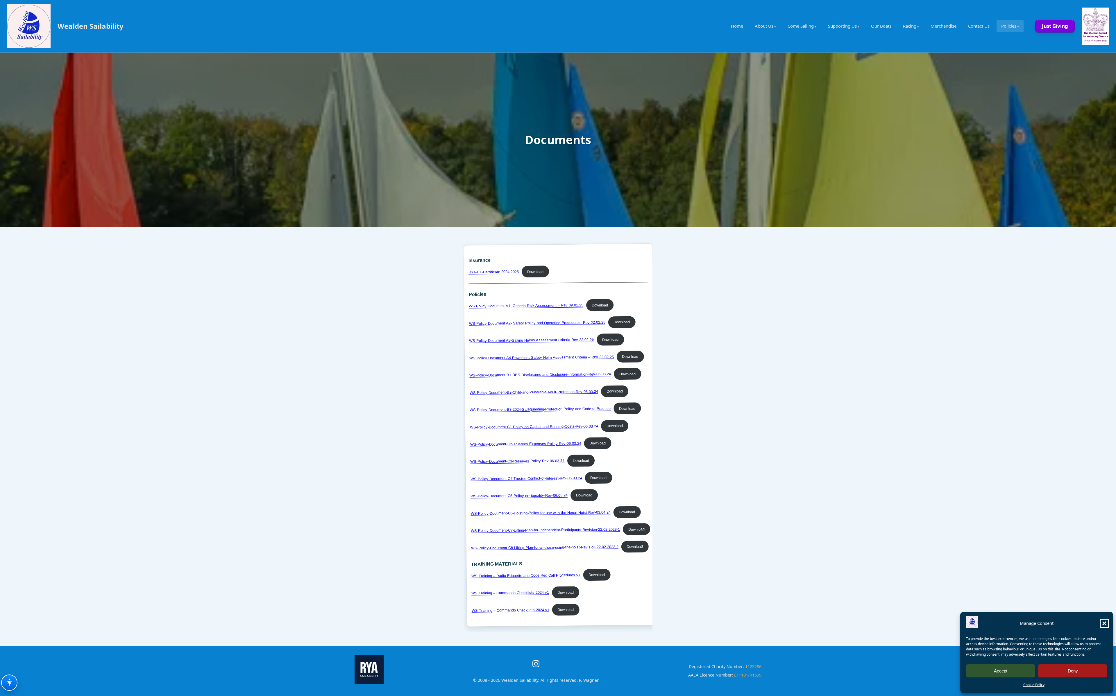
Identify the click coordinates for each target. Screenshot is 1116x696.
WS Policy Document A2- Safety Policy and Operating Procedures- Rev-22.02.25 (537, 323)
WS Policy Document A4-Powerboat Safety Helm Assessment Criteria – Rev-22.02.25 (541, 357)
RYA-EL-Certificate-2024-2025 (493, 272)
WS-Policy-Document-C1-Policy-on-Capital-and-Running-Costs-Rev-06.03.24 (534, 426)
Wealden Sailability (91, 26)
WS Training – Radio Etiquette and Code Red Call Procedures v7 (525, 575)
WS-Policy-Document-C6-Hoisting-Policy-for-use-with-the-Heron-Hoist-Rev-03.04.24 (540, 513)
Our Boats (881, 26)
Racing (909, 26)
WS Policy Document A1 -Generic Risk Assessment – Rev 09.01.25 (526, 305)
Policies (1008, 26)
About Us (764, 26)
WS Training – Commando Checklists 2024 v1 (510, 592)
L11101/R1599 (747, 675)
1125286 (753, 666)
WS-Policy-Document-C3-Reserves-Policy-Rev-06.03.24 (517, 461)
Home (737, 26)
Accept (1000, 670)
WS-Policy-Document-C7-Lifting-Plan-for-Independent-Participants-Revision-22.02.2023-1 (545, 530)
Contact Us (979, 26)
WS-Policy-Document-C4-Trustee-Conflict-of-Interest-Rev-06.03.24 (526, 478)
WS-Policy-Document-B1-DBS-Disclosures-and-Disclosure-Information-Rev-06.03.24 (540, 374)
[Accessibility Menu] (9, 683)
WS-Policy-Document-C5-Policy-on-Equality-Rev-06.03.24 (519, 495)
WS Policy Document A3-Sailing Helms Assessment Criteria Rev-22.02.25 (531, 340)
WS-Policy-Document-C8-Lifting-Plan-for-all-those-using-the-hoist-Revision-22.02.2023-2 (544, 547)
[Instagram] (536, 664)
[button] (1104, 623)
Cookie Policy (1034, 684)
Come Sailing (801, 26)
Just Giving (1055, 26)
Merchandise (943, 26)
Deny (1073, 670)
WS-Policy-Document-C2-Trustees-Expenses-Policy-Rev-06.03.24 (525, 443)
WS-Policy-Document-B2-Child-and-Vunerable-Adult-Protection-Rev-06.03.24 (533, 392)
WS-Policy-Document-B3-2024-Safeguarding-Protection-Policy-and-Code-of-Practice (540, 409)
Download (535, 271)
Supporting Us (842, 26)
